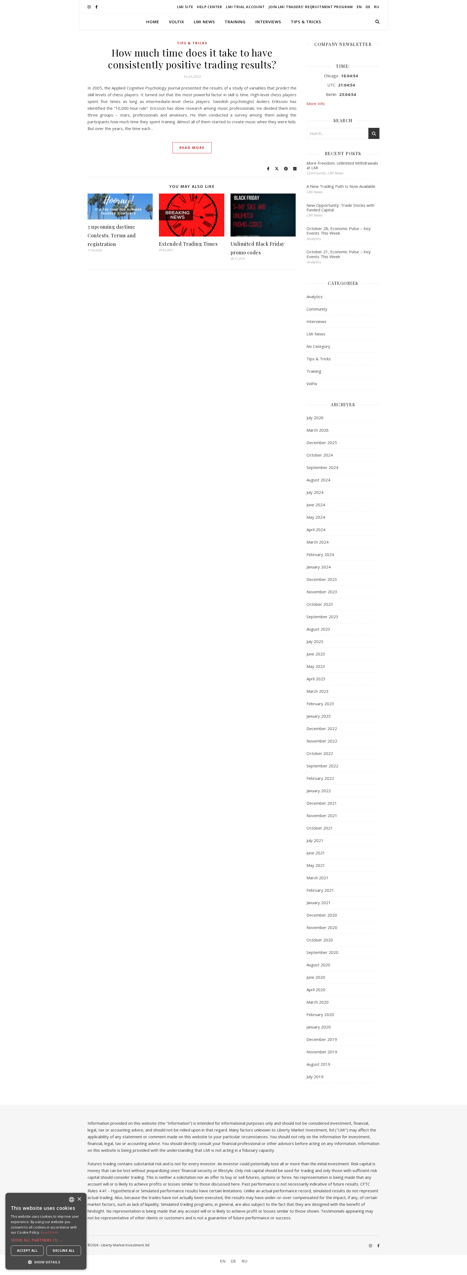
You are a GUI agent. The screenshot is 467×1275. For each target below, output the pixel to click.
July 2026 (314, 417)
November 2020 (321, 927)
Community (316, 309)
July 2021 (314, 840)
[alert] (45, 1231)
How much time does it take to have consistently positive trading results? (192, 58)
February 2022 (320, 778)
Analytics (314, 296)
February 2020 (320, 1014)
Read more (50, 1232)
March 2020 (317, 1002)
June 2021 (315, 852)
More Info (315, 103)
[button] (46, 1240)
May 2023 (315, 666)
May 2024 (315, 517)
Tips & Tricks (306, 21)
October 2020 (319, 940)
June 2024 (315, 504)
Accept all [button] (27, 1250)
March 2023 (317, 691)
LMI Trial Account (245, 6)
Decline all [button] (64, 1250)
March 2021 (317, 877)
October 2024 (319, 455)
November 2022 (321, 741)
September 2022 (322, 765)
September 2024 (322, 467)
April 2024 (315, 529)
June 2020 (315, 977)
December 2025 (321, 442)
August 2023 (318, 629)
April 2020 (315, 989)
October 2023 (319, 604)
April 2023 (315, 678)
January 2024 (318, 567)
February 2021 (320, 890)
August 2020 (318, 964)
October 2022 (319, 753)
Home (152, 21)
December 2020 (321, 915)
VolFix (176, 21)
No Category (318, 346)
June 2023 (315, 654)
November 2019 (321, 1051)
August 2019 (318, 1064)
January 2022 (318, 790)
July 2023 (314, 641)
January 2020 (318, 1027)
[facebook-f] (96, 6)
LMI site (185, 6)
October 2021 (319, 828)
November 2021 (321, 815)
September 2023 (322, 616)
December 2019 (321, 1039)
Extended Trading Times (188, 244)
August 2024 (318, 479)
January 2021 (318, 902)
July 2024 (314, 492)
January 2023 (318, 716)
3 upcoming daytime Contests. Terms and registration (112, 235)
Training (235, 21)
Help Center (209, 6)
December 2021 (321, 803)
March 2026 (317, 430)
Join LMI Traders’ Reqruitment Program (311, 6)
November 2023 (321, 591)
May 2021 (315, 865)
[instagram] (89, 6)
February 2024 (320, 554)
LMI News (204, 21)
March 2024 (317, 542)
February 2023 (320, 703)
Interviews (268, 21)
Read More (192, 147)
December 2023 (321, 579)
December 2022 (321, 728)
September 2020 (322, 952)
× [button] (79, 1199)
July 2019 (314, 1076)
